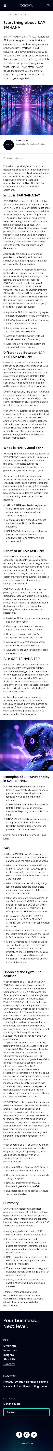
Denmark (32, 1382)
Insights (8, 1355)
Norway (8, 1382)
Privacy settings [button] (26, 1443)
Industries (10, 1350)
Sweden (20, 1382)
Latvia (18, 1386)
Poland (27, 1386)
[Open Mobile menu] (5, 5)
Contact (9, 1364)
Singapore (40, 1386)
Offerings (9, 1346)
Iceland (8, 1386)
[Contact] (48, 5)
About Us (9, 1359)
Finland (43, 1382)
